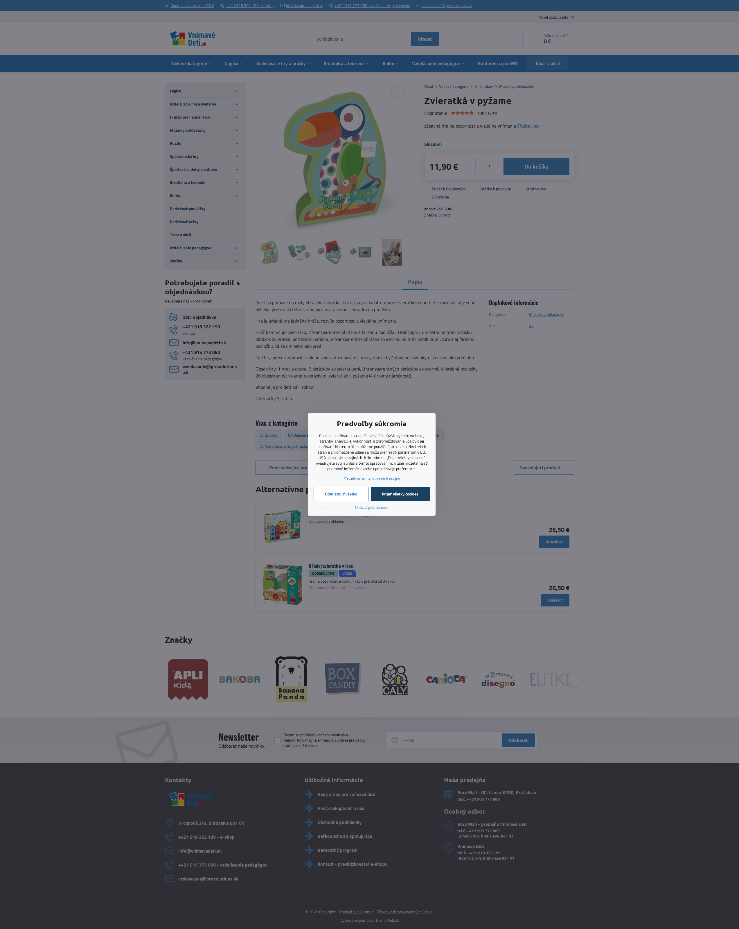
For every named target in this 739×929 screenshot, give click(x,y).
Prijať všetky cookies (400, 494)
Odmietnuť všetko (341, 494)
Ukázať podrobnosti (372, 507)
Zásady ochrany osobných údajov (372, 478)
